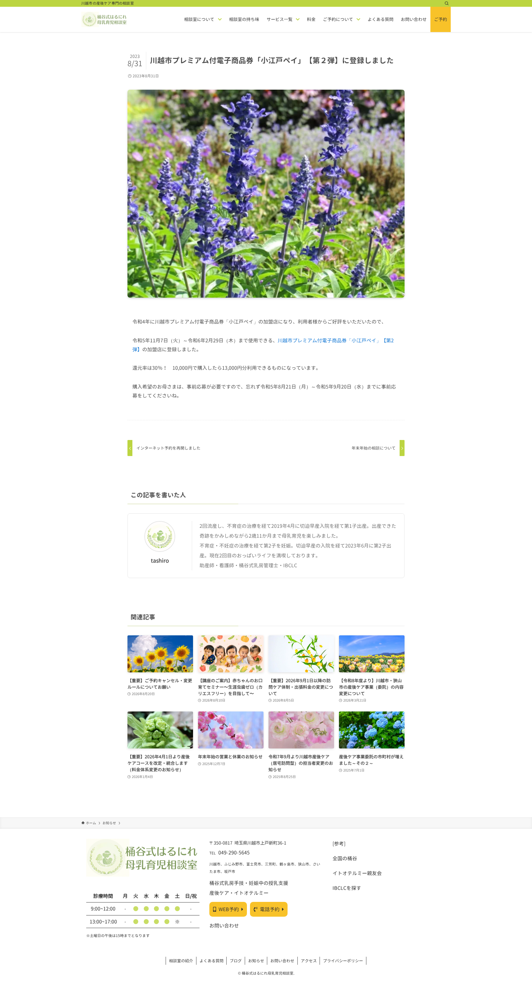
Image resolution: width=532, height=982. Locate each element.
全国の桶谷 (344, 858)
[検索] (447, 3)
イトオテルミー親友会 (357, 873)
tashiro (160, 560)
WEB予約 (229, 909)
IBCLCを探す (346, 888)
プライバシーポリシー (343, 961)
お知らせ (256, 961)
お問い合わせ (224, 925)
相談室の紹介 (181, 961)
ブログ (236, 961)
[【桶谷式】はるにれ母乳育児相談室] (104, 19)
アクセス (309, 961)
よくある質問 (212, 961)
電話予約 (270, 909)
